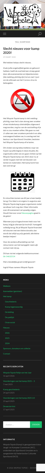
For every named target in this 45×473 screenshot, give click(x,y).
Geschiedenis (10, 301)
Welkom (6, 286)
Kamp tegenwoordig (13, 307)
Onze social (10, 322)
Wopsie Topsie (21, 468)
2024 (7, 343)
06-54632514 (9, 256)
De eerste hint (9, 406)
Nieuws (6, 327)
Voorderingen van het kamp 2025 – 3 (19, 381)
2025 (7, 338)
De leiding (9, 312)
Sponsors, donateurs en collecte (16, 348)
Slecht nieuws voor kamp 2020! (21, 51)
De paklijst (9, 317)
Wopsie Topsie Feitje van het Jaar (17, 372)
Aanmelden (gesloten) (12, 291)
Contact (6, 353)
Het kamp (7, 296)
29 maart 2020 (9, 57)
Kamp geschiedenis (11, 389)
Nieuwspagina (27, 213)
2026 (7, 333)
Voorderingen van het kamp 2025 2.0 (19, 398)
